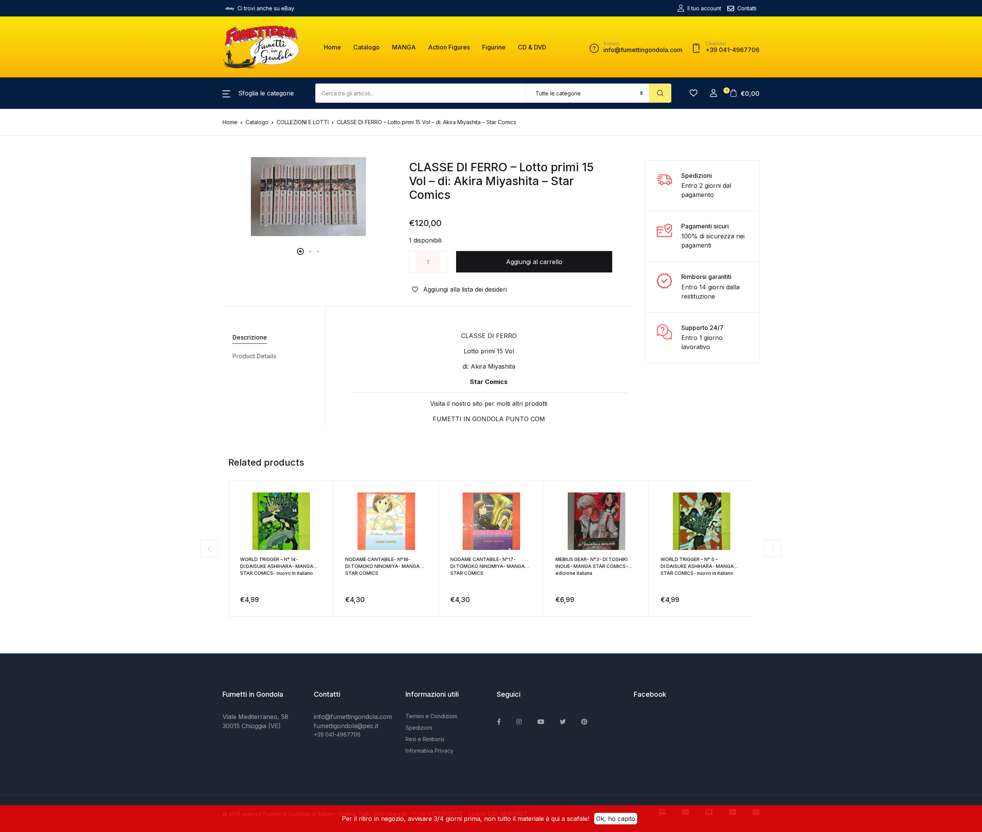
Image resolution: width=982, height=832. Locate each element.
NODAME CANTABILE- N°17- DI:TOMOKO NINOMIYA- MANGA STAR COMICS (487, 566)
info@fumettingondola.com (353, 716)
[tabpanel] (308, 196)
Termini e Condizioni (431, 716)
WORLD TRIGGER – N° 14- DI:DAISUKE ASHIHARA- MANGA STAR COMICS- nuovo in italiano (276, 566)
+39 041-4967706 (337, 734)
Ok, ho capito (615, 818)
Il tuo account (704, 8)
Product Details (254, 356)
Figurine (494, 47)
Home (332, 47)
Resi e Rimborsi (424, 739)
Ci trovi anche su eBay (265, 8)
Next (772, 548)
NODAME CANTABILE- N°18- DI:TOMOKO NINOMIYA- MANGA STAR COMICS (382, 566)
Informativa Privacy (429, 750)
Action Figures (449, 47)
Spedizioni (418, 727)
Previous (209, 548)
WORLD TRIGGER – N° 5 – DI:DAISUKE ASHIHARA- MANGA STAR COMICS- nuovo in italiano (697, 566)
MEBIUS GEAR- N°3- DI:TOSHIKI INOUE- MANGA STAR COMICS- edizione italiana (591, 566)
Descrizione (249, 337)
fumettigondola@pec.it (346, 726)
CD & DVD (532, 47)
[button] (258, 93)
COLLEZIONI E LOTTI (303, 122)
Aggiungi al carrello (534, 262)
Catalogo (366, 47)
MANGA (404, 47)
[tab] (271, 337)
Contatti (746, 8)
